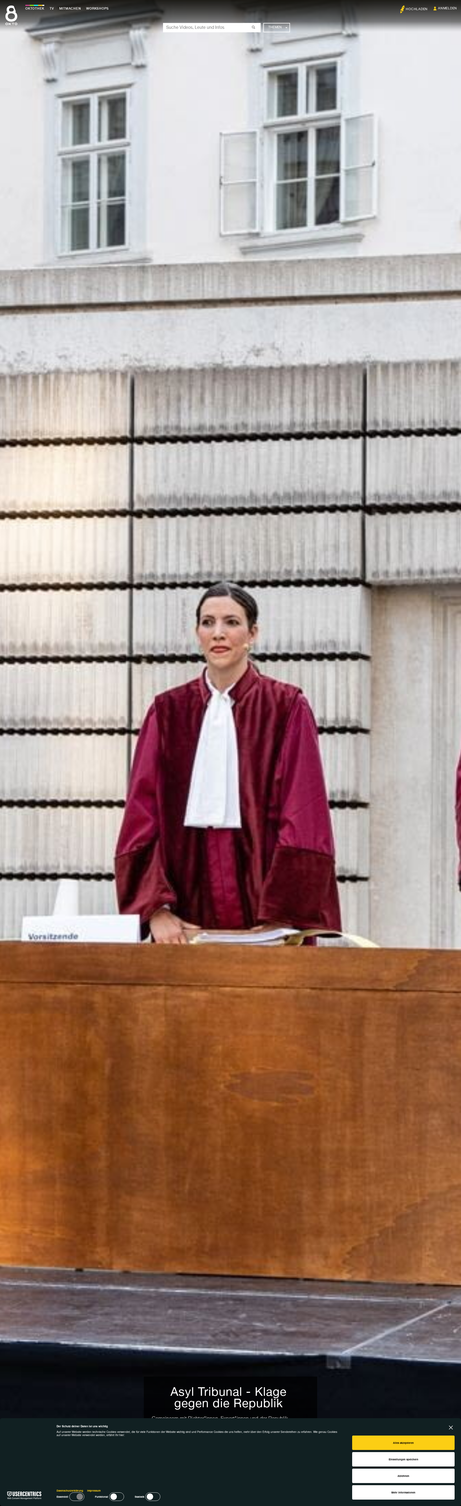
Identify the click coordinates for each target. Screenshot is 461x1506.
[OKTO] (11, 20)
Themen (275, 27)
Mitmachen (70, 8)
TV (52, 8)
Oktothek (34, 8)
